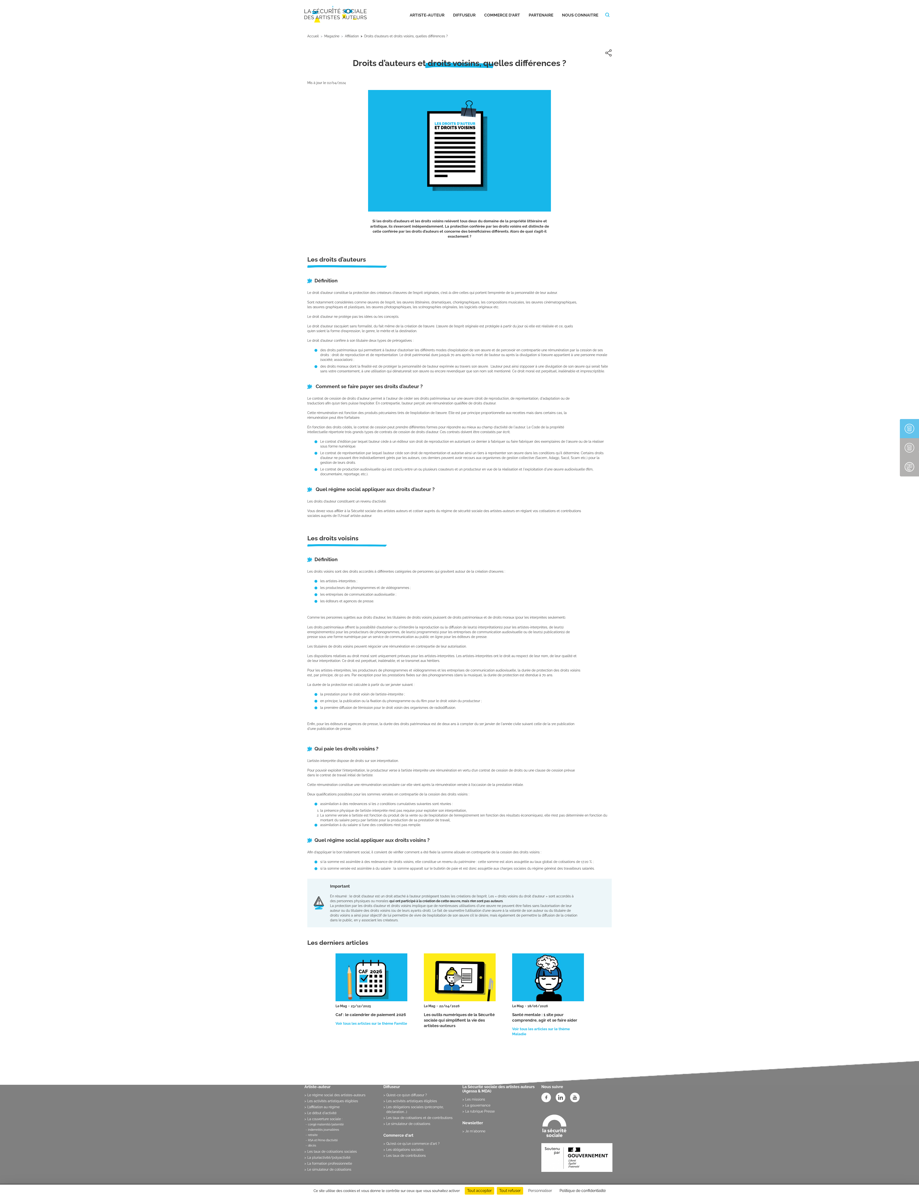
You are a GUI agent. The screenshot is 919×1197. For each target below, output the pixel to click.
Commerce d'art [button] (502, 15)
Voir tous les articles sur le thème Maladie (541, 1031)
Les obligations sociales (405, 1150)
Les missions (475, 1099)
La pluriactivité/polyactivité (328, 1157)
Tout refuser (510, 1190)
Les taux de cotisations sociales (332, 1151)
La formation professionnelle (329, 1163)
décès (312, 1145)
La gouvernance (477, 1105)
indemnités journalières (323, 1129)
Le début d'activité (321, 1113)
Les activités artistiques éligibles (332, 1101)
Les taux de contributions (406, 1156)
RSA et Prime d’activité (323, 1140)
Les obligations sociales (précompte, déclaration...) (415, 1109)
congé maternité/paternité (326, 1124)
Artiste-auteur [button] (427, 15)
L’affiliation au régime (323, 1107)
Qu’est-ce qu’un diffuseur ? (406, 1095)
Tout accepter (479, 1190)
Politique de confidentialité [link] (583, 1190)
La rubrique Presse (480, 1111)
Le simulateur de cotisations (329, 1169)
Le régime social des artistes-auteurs (336, 1095)
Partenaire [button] (541, 15)
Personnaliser (540, 1190)
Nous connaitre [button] (580, 15)
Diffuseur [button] (464, 15)
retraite (313, 1135)
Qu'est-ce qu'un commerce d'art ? (413, 1144)
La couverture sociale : (324, 1119)
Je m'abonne (475, 1131)
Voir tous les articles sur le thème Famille (371, 1023)
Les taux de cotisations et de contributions (419, 1118)
